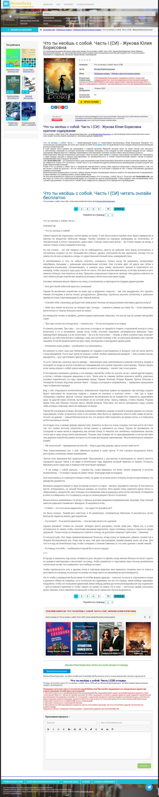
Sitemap (86, 782)
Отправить (144, 766)
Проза (45, 23)
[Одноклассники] (59, 107)
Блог (58, 4)
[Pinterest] (62, 107)
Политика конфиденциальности (43, 782)
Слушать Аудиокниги (85, 4)
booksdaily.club (19, 4)
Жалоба (57, 119)
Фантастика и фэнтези (29, 21)
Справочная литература (121, 23)
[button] (48, 729)
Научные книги (72, 21)
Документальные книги (75, 23)
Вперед (119, 209)
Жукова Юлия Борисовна (104, 69)
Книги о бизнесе (72, 18)
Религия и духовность (98, 21)
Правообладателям (13, 782)
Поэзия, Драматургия (143, 18)
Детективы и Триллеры (52, 21)
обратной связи (86, 792)
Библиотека (48, 4)
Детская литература (97, 18)
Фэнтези (23, 23)
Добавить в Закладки (21, 30)
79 (108, 209)
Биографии (68, 4)
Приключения (48, 18)
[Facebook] (55, 107)
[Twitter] (66, 107)
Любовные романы (27, 18)
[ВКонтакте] (52, 107)
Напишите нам (80, 120)
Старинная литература (121, 21)
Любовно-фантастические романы (125, 74)
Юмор (91, 23)
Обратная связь (70, 782)
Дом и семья (117, 18)
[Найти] (153, 13)
